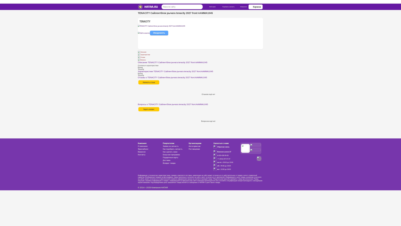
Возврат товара (169, 163)
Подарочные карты (170, 158)
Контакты (141, 155)
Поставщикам (194, 149)
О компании (143, 146)
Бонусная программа (171, 155)
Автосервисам (194, 146)
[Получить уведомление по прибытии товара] (159, 33)
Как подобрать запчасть (172, 149)
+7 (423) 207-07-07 (223, 159)
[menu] (152, 7)
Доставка (166, 160)
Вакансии (142, 152)
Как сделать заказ (170, 152)
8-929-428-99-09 (222, 155)
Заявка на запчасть (171, 146)
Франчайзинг (143, 149)
